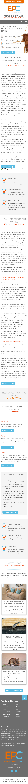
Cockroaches (6, 711)
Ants (4, 704)
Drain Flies (6, 716)
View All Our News (12, 690)
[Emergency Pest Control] (14, 13)
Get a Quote (6, 52)
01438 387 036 (14, 15)
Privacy (18, 767)
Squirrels (18, 714)
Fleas (4, 719)
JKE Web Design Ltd (20, 781)
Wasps (18, 716)
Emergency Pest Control (14, 1)
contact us (8, 745)
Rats (17, 709)
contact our (4, 157)
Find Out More (8, 512)
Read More (5, 430)
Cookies (10, 767)
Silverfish (18, 711)
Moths (18, 706)
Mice (17, 704)
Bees (4, 709)
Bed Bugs (5, 706)
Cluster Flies (6, 714)
